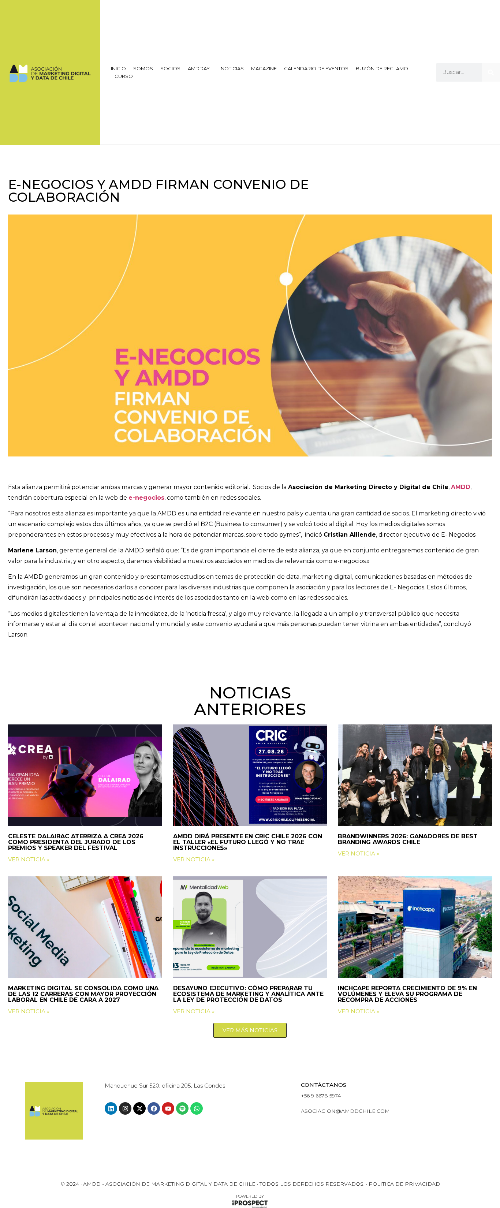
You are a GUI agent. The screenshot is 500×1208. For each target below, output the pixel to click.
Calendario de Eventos (316, 68)
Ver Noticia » (28, 859)
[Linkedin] (111, 1108)
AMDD (460, 487)
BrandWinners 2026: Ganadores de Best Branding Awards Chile (408, 839)
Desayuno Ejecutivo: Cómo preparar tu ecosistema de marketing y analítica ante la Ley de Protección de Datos (248, 994)
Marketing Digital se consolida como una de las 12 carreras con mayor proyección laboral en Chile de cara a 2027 (83, 994)
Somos (143, 68)
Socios (170, 68)
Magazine (264, 68)
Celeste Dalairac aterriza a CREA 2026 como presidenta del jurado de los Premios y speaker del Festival (75, 842)
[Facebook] (154, 1108)
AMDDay (199, 68)
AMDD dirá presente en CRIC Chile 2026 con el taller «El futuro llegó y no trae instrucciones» (247, 842)
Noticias (232, 68)
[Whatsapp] (196, 1108)
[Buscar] (491, 72)
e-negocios (146, 497)
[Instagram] (125, 1108)
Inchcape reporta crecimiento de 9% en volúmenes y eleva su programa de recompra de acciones (407, 994)
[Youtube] (168, 1108)
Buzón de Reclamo (382, 68)
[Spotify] (182, 1108)
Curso (124, 76)
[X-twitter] (139, 1108)
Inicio (118, 68)
